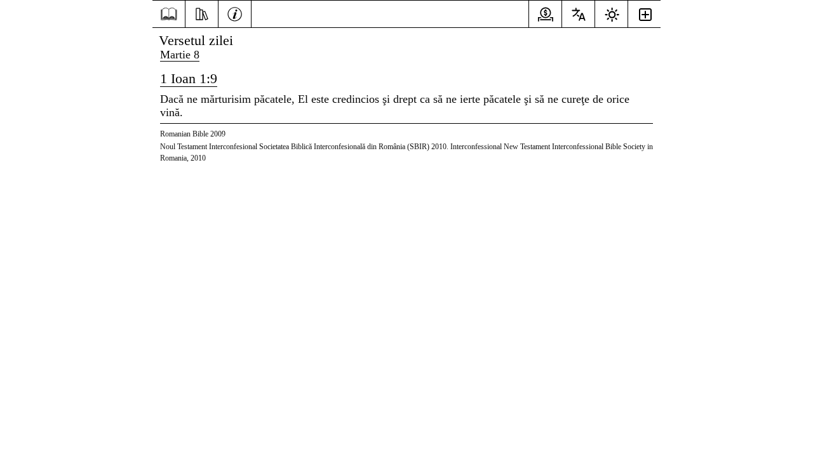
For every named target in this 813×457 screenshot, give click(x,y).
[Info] (234, 12)
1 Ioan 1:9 (188, 78)
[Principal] (168, 14)
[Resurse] (201, 12)
